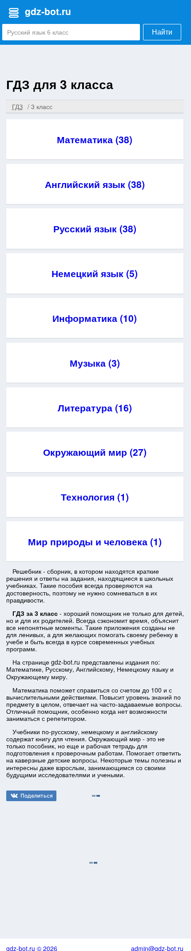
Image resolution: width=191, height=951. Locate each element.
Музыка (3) (95, 362)
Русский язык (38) (94, 228)
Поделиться (36, 795)
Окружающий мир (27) (95, 451)
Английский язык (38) (95, 184)
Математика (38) (94, 139)
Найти (162, 32)
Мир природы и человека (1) (95, 541)
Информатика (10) (94, 318)
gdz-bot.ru (48, 11)
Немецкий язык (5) (95, 273)
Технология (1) (95, 496)
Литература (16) (95, 407)
